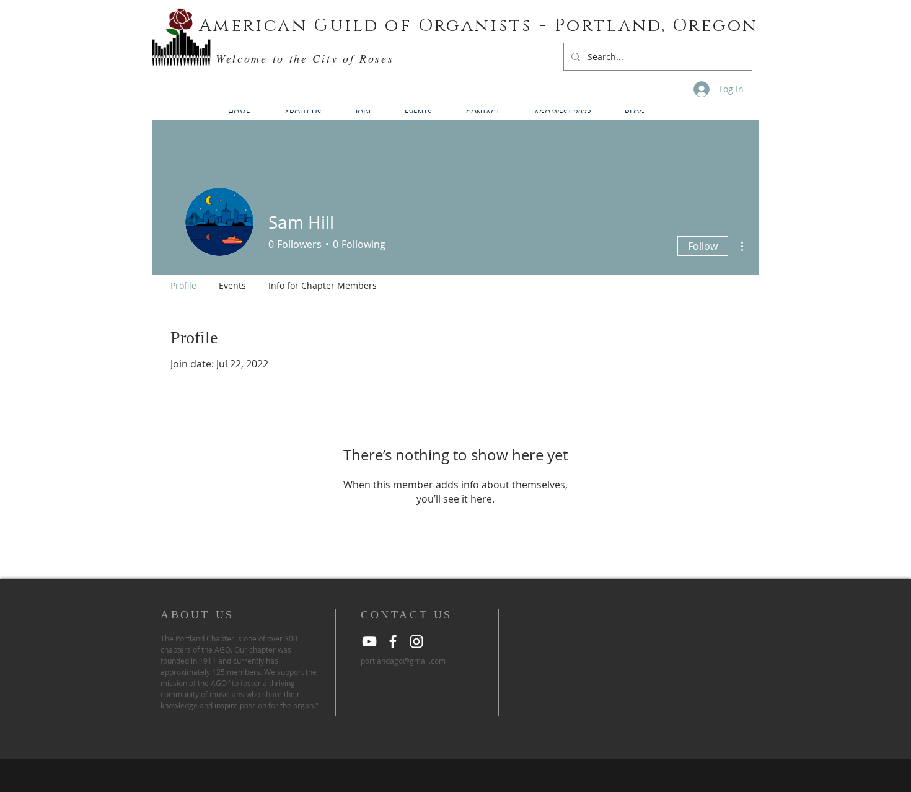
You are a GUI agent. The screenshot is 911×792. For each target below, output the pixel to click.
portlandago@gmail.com (403, 661)
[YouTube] (369, 641)
